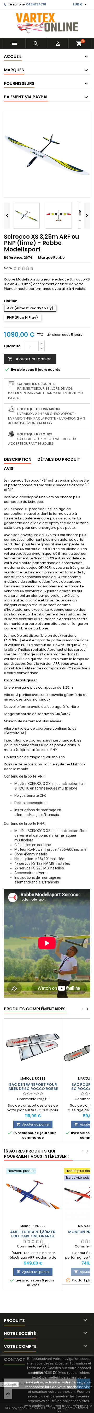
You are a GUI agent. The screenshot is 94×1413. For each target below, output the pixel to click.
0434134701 (36, 4)
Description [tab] (17, 459)
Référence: (13, 257)
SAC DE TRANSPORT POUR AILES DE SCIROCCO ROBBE (33, 1086)
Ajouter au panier (29, 359)
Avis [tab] (8, 468)
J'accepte (9, 1384)
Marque (45, 257)
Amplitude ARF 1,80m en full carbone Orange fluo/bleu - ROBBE (33, 1236)
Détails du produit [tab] (58, 459)
